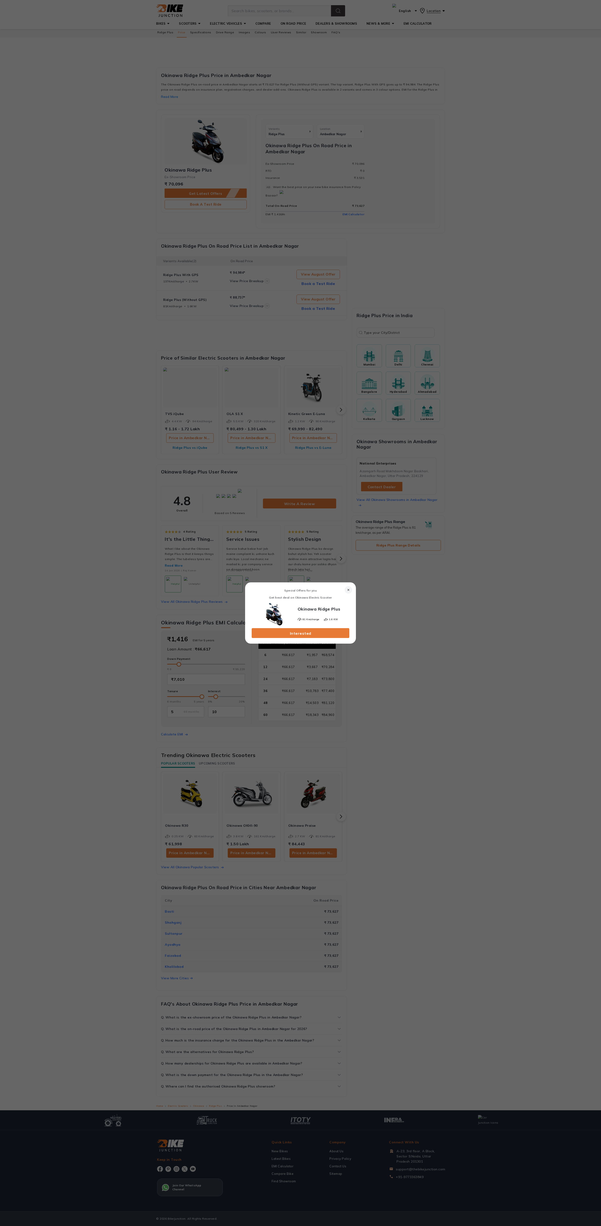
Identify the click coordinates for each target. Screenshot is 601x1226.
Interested (300, 633)
